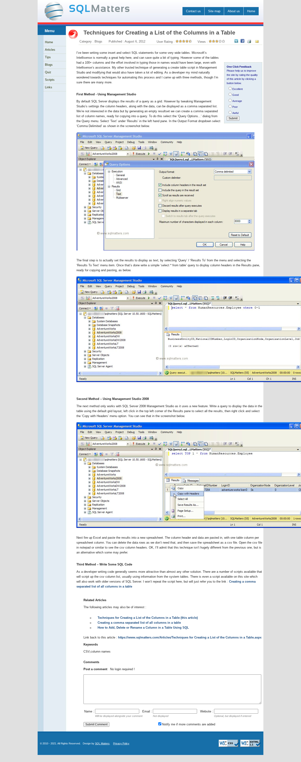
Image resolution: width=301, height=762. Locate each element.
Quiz (48, 72)
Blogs (49, 64)
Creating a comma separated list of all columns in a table (139, 622)
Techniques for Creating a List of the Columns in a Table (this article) (148, 617)
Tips (48, 57)
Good (235, 94)
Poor (235, 106)
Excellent (237, 89)
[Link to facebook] (242, 41)
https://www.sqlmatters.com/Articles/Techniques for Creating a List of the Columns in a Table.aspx (189, 637)
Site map (214, 11)
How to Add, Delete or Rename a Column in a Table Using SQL (143, 627)
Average (237, 101)
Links (48, 87)
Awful (235, 113)
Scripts (50, 79)
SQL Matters (102, 743)
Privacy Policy (121, 743)
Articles (50, 49)
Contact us (193, 11)
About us (234, 11)
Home (251, 11)
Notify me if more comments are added (188, 724)
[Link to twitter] (236, 41)
